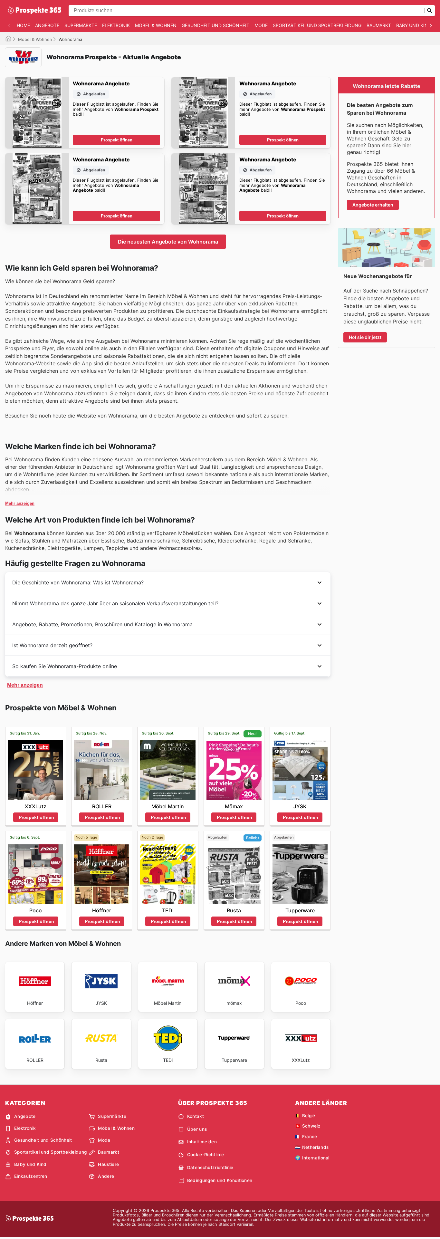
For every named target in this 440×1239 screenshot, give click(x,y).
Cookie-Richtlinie (205, 1154)
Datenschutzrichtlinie (210, 1167)
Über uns (197, 1129)
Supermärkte (80, 25)
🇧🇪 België (305, 1115)
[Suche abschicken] (430, 10)
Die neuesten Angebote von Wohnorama (168, 241)
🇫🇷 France (306, 1136)
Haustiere (108, 1164)
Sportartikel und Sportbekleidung (317, 25)
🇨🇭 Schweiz (307, 1126)
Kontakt (195, 1116)
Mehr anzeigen (19, 503)
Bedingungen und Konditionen (220, 1180)
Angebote (47, 25)
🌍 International (312, 1157)
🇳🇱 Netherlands (312, 1147)
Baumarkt (379, 25)
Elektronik (116, 25)
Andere (106, 1176)
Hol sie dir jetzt (365, 337)
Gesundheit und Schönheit (215, 25)
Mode (261, 25)
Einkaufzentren (30, 1176)
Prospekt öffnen (116, 140)
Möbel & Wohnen (156, 25)
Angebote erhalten (372, 204)
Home (23, 25)
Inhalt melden (202, 1141)
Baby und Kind (413, 25)
